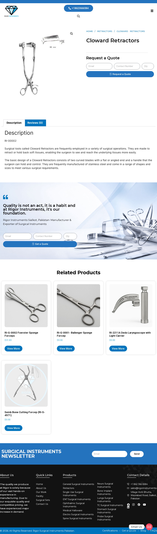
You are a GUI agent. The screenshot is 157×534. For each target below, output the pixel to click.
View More (13, 348)
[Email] (149, 526)
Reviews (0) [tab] (35, 122)
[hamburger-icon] (152, 11)
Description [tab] (14, 122)
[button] (71, 33)
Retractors (104, 31)
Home (89, 31)
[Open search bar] (78, 16)
